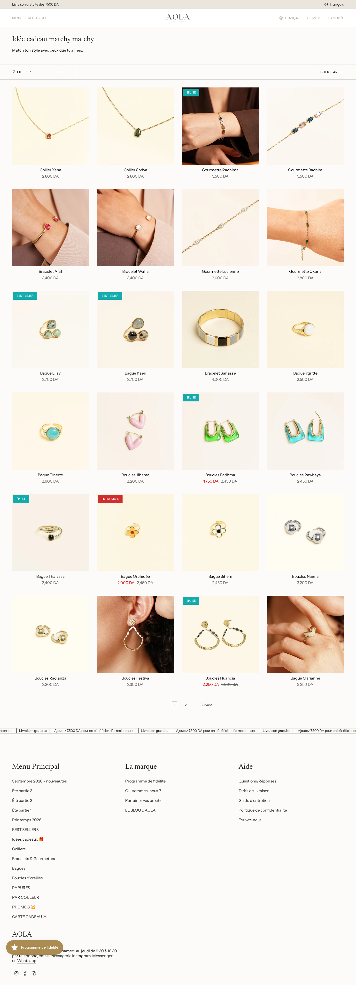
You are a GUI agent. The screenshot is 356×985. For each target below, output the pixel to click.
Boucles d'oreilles (27, 878)
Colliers (19, 848)
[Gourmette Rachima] (220, 126)
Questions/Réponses (257, 781)
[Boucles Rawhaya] (305, 431)
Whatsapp (26, 960)
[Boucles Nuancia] (220, 634)
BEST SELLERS (25, 829)
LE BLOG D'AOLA (140, 810)
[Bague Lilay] (50, 329)
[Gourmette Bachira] (305, 126)
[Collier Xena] (50, 126)
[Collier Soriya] (135, 126)
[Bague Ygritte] (305, 329)
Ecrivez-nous (250, 819)
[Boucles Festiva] (135, 634)
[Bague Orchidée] (135, 532)
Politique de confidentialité (263, 810)
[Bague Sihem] (220, 532)
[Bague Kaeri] (135, 329)
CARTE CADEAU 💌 (29, 916)
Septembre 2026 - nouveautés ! (40, 781)
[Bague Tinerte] (50, 431)
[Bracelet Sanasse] (220, 329)
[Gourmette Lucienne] (220, 227)
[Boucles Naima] (305, 532)
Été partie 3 (22, 790)
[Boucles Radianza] (50, 634)
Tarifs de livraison (254, 790)
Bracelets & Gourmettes (33, 858)
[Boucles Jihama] (135, 431)
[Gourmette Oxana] (305, 227)
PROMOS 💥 (23, 907)
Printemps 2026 (26, 819)
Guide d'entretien (254, 800)
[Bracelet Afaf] (50, 227)
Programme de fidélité (145, 781)
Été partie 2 (22, 800)
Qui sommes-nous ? (143, 790)
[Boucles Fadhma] (220, 431)
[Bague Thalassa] (50, 532)
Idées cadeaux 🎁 (28, 839)
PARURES (21, 887)
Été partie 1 (21, 810)
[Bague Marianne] (305, 634)
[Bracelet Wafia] (135, 227)
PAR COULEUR (25, 897)
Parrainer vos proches (144, 800)
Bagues (18, 868)
